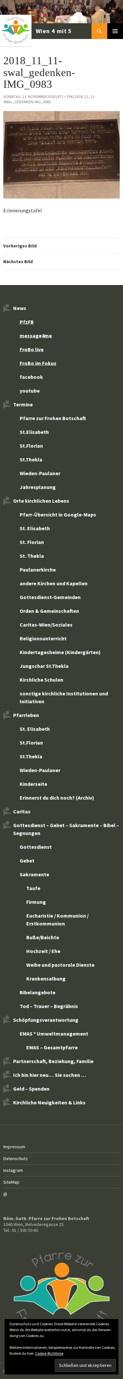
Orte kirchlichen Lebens (41, 500)
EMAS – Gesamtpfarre (52, 1047)
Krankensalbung (46, 978)
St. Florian (32, 542)
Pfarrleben (26, 715)
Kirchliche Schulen (41, 679)
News (19, 308)
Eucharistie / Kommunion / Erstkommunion (57, 919)
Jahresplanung (38, 487)
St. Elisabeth (35, 528)
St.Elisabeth (34, 432)
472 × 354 (64, 96)
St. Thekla (32, 556)
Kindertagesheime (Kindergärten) (60, 652)
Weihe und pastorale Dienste (60, 964)
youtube (30, 390)
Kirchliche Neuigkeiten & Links (49, 1102)
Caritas (22, 811)
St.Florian (31, 445)
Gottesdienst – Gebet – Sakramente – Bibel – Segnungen (66, 829)
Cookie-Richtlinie (49, 1353)
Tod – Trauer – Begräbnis (49, 1006)
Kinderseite (33, 784)
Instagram (13, 1170)
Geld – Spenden (31, 1088)
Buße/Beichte (42, 937)
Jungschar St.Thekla (44, 666)
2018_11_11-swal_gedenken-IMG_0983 (49, 99)
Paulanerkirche (38, 569)
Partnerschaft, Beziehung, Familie (53, 1061)
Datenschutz (15, 1158)
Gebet (27, 860)
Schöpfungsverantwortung (45, 1020)
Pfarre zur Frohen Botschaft (36, 31)
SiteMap (11, 1182)
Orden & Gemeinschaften (49, 611)
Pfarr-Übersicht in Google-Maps (58, 514)
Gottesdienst (36, 847)
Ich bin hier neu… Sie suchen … (49, 1075)
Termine (23, 404)
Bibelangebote (37, 992)
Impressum (14, 1147)
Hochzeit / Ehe (43, 951)
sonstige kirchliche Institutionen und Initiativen (64, 697)
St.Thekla (31, 459)
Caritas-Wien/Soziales (46, 624)
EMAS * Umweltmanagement (54, 1033)
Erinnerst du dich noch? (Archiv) (57, 797)
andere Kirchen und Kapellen (54, 583)
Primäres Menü (115, 31)
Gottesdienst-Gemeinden (50, 597)
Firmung (36, 902)
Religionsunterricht (43, 638)
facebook (31, 377)
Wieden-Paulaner (40, 473)
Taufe (33, 888)
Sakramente (34, 874)
